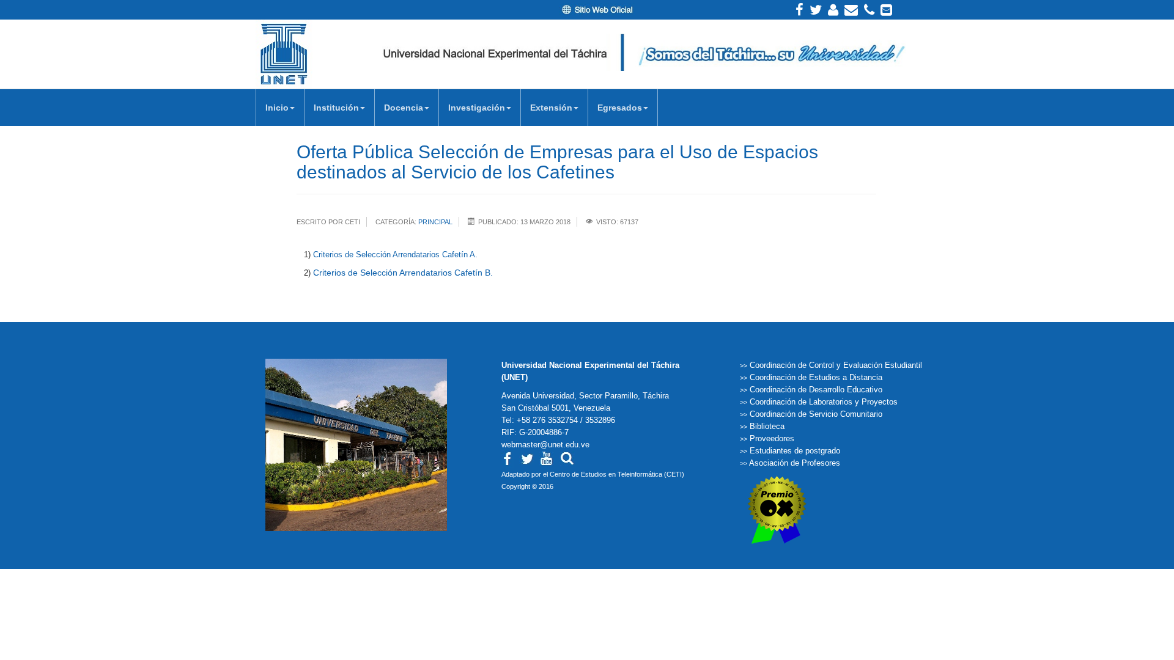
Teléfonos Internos (869, 10)
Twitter (816, 10)
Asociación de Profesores (794, 463)
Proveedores (772, 438)
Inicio (277, 107)
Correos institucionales (886, 10)
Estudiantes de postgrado (795, 450)
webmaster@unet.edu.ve (545, 444)
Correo (851, 10)
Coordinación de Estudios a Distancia (816, 377)
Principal (435, 222)
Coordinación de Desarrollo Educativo (816, 389)
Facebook (799, 10)
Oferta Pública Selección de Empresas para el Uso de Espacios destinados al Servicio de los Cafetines (557, 162)
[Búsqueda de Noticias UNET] (567, 458)
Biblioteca (767, 426)
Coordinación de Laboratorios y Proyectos (824, 401)
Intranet (833, 10)
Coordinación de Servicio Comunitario (816, 414)
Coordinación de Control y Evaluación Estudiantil (836, 365)
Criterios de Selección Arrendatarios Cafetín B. (403, 272)
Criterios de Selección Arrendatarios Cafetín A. (395, 254)
